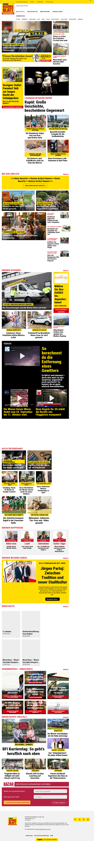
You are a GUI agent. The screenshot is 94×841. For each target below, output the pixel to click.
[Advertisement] (35, 434)
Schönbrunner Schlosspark (52, 239)
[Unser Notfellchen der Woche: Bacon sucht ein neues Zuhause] (27, 476)
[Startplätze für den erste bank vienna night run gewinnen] (35, 677)
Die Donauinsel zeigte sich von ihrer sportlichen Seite (35, 135)
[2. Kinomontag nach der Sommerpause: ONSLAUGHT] (12, 685)
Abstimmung (60, 306)
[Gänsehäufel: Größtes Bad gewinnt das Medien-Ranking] (61, 320)
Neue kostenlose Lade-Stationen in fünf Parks (57, 159)
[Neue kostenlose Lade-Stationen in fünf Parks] (58, 146)
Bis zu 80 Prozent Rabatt (11, 102)
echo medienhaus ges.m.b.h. (43, 829)
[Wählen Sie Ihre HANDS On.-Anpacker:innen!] (61, 278)
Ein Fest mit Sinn (58, 34)
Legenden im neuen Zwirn (38, 98)
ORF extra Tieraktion (39, 515)
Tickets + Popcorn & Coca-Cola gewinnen (12, 696)
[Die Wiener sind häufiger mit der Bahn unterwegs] (58, 724)
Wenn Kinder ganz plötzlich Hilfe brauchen (60, 62)
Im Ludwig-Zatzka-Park (12, 203)
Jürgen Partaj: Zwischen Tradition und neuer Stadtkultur (52, 575)
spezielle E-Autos (39, 330)
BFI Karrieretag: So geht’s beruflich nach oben (23, 751)
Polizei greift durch (13, 44)
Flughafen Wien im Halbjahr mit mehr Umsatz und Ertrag (12, 775)
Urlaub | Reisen (12, 770)
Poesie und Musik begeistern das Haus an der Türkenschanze (57, 775)
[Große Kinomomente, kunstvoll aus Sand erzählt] (35, 692)
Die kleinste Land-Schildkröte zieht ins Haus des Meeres (35, 160)
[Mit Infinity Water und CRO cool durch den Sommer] (58, 707)
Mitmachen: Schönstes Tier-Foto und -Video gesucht (39, 520)
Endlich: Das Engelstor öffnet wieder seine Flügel (53, 244)
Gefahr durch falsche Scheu (11, 547)
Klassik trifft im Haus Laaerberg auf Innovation (35, 775)
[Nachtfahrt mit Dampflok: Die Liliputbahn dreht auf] (66, 228)
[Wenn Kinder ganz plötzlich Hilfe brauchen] (61, 49)
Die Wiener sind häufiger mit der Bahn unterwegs (58, 735)
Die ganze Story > (52, 599)
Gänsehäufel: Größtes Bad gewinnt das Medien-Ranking (60, 333)
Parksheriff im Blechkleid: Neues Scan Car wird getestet (39, 335)
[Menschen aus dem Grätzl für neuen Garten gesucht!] (18, 201)
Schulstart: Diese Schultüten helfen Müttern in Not (13, 335)
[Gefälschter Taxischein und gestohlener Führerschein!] (27, 36)
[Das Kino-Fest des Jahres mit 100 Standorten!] (39, 460)
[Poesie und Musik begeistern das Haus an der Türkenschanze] (58, 764)
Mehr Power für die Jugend (58, 154)
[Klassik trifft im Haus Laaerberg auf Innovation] (35, 764)
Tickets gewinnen (35, 697)
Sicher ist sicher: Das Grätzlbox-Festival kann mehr (60, 38)
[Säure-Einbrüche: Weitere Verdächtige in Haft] (44, 476)
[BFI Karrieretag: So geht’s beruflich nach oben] (24, 731)
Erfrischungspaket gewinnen (58, 711)
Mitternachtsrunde (54, 226)
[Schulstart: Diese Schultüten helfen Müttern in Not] (14, 320)
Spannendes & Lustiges (14, 232)
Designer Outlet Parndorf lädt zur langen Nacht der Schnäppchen (12, 91)
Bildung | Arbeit (24, 744)
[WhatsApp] (88, 819)
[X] (79, 819)
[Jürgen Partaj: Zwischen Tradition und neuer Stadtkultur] (19, 571)
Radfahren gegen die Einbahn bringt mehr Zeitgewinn (53, 219)
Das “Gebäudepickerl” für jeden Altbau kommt (57, 754)
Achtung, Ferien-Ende (10, 484)
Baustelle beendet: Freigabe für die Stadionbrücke (58, 134)
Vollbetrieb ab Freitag (58, 129)
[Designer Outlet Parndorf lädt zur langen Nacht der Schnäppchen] (12, 75)
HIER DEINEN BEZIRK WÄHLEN (34, 185)
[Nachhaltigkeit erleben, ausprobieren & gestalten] (52, 201)
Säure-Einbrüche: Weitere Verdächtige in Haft (43, 489)
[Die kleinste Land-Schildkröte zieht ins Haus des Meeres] (35, 146)
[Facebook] (75, 819)
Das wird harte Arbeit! (14, 515)
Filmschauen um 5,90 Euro (39, 462)
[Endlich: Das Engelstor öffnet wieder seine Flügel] (64, 240)
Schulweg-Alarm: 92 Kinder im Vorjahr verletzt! (9, 490)
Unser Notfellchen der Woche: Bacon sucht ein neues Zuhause (26, 491)
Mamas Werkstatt (14, 330)
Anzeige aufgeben (59, 803)
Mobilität (58, 731)
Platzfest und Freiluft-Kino (52, 252)
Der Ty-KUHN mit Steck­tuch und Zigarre (43, 548)
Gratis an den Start (35, 682)
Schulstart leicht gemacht (35, 711)
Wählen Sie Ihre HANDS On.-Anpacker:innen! (60, 294)
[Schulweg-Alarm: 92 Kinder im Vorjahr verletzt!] (10, 476)
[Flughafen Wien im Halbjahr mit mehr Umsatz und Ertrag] (12, 764)
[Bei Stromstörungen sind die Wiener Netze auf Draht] (27, 291)
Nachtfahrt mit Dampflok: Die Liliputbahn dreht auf (53, 231)
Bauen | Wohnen (58, 750)
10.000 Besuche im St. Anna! (59, 57)
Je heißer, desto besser (59, 327)
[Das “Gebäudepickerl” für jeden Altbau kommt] (58, 743)
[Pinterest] (84, 819)
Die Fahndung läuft (44, 483)
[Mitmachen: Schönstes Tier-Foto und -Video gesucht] (39, 505)
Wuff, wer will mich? (26, 484)
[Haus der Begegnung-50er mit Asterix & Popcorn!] (64, 254)
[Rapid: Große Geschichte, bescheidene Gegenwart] (47, 81)
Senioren (35, 770)
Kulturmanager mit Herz (52, 563)
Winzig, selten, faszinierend (35, 154)
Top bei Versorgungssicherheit (18, 304)
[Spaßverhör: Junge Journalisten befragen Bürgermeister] (24, 226)
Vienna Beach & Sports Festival (35, 129)
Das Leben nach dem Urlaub (27, 547)
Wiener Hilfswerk (45, 203)
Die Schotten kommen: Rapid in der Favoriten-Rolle (13, 520)
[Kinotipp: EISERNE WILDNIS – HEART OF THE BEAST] (58, 685)
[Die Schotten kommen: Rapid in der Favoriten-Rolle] (14, 505)
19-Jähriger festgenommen (9, 461)
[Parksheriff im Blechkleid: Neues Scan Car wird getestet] (39, 320)
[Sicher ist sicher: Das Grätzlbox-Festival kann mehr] (61, 27)
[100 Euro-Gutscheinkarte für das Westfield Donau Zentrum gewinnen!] (35, 707)
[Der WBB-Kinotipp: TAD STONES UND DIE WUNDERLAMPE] (12, 707)
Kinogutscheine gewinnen (58, 696)
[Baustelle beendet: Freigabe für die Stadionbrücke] (58, 121)
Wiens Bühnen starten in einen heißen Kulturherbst (59, 549)
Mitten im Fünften (50, 214)
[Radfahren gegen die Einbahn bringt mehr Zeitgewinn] (64, 215)
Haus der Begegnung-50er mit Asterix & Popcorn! (53, 258)
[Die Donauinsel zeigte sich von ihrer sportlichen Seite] (35, 121)
